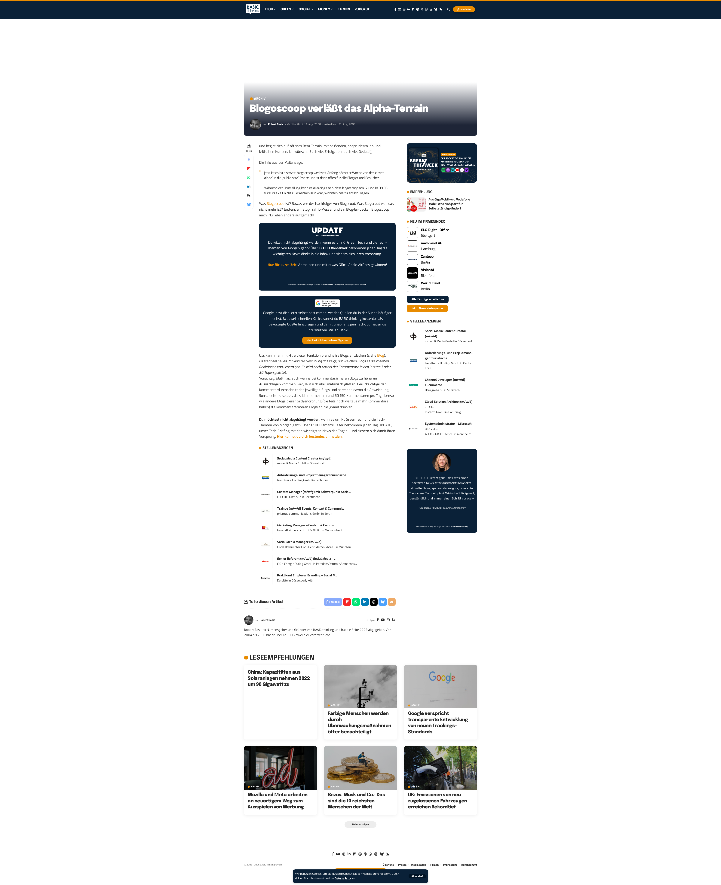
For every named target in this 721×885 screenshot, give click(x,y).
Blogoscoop (275, 203)
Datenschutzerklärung (331, 284)
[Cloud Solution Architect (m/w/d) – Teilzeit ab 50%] (413, 407)
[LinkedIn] (408, 9)
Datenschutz (343, 878)
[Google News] (399, 9)
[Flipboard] (413, 9)
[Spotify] (417, 9)
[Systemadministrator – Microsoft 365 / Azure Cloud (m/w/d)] (413, 429)
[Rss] (440, 9)
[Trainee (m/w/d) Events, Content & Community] (265, 511)
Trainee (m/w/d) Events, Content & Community (310, 509)
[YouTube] (383, 620)
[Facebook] (395, 9)
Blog (380, 355)
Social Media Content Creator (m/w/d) (304, 458)
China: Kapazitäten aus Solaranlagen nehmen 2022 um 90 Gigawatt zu (279, 678)
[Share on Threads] (248, 195)
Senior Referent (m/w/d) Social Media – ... (306, 559)
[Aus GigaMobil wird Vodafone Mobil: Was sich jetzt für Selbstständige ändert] (416, 204)
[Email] (392, 602)
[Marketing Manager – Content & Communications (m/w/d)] (265, 528)
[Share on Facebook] (248, 159)
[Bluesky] (435, 9)
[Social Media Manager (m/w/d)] (265, 544)
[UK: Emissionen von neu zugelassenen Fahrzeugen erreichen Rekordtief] (440, 768)
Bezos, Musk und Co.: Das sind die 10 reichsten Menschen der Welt (356, 801)
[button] (417, 876)
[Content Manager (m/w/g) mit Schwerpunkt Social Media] (265, 494)
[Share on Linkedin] (248, 186)
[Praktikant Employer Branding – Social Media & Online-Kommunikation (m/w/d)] (265, 578)
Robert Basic (276, 124)
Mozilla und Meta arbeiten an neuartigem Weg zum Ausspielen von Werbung (277, 801)
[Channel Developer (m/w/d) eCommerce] (413, 385)
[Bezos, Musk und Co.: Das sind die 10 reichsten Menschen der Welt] (360, 768)
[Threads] (431, 9)
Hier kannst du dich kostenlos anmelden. (309, 436)
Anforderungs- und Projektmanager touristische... (312, 475)
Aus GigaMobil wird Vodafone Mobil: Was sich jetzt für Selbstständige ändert (449, 204)
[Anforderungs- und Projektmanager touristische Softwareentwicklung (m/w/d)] (265, 477)
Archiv (260, 98)
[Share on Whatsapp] (248, 177)
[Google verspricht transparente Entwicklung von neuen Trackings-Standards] (440, 686)
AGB (364, 284)
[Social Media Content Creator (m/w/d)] (265, 461)
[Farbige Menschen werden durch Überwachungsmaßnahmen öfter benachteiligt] (360, 686)
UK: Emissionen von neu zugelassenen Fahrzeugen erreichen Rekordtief (437, 801)
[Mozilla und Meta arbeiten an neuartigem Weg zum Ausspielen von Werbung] (280, 768)
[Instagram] (404, 9)
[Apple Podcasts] (422, 9)
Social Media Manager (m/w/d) (299, 542)
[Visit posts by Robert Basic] (255, 124)
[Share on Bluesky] (248, 204)
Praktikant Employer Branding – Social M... (307, 575)
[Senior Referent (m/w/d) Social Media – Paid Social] (265, 561)
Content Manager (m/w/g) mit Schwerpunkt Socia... (314, 492)
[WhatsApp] (426, 9)
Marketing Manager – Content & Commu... (306, 525)
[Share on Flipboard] (248, 168)
